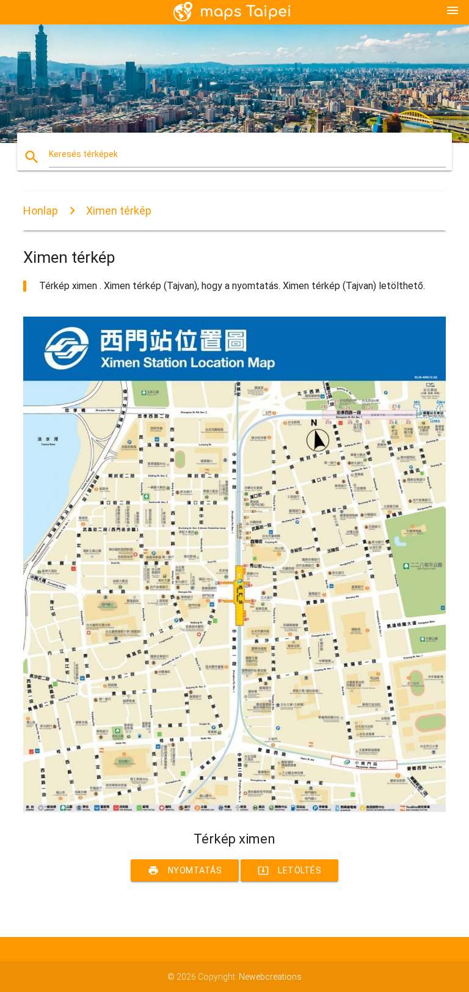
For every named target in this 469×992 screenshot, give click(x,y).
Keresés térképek (83, 154)
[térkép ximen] (234, 810)
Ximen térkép (118, 210)
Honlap (40, 210)
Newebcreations (270, 977)
